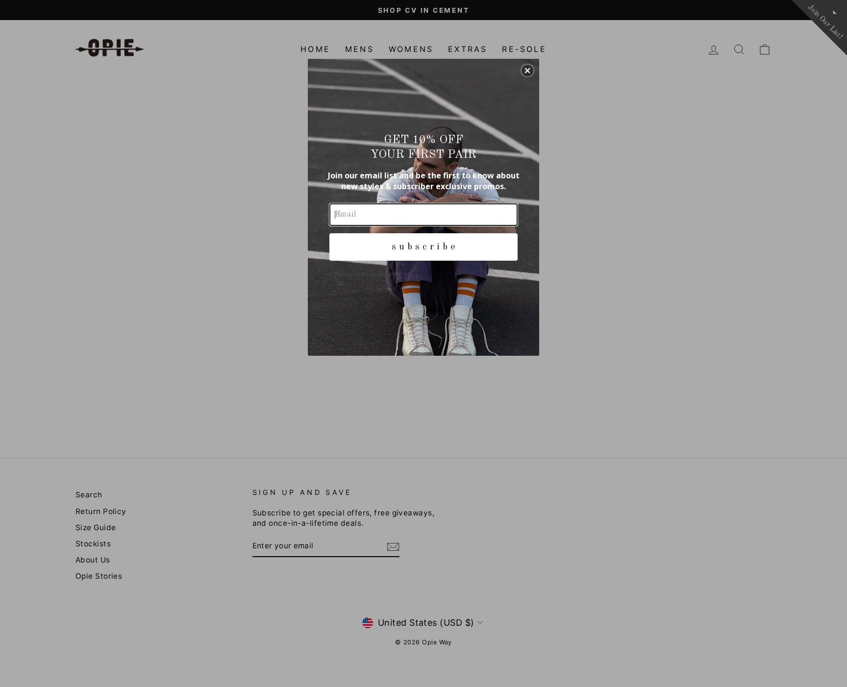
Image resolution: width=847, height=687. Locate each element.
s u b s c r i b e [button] (423, 247)
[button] (527, 70)
